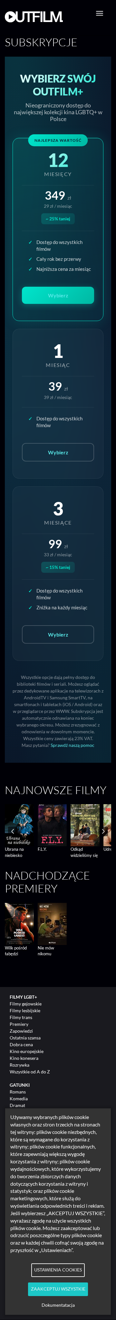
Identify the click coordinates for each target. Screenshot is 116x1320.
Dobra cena (21, 1044)
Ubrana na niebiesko (14, 852)
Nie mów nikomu (46, 951)
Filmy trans (21, 1017)
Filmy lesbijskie (25, 1010)
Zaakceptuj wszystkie (58, 1289)
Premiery (19, 1024)
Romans (18, 1091)
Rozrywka (19, 1065)
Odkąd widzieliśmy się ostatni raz (84, 855)
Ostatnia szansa (25, 1037)
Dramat (17, 1105)
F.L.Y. (42, 849)
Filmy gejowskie (26, 1003)
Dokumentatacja (58, 1305)
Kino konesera (24, 1058)
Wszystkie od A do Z (30, 1071)
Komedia (19, 1098)
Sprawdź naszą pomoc (72, 745)
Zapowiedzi (21, 1031)
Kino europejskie (27, 1051)
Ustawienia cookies (58, 1269)
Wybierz (58, 452)
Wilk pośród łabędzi (16, 951)
